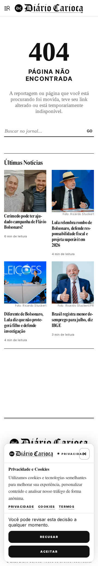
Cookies (46, 507)
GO (89, 131)
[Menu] (7, 8)
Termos (67, 507)
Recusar (49, 537)
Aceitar (49, 551)
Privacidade (21, 507)
